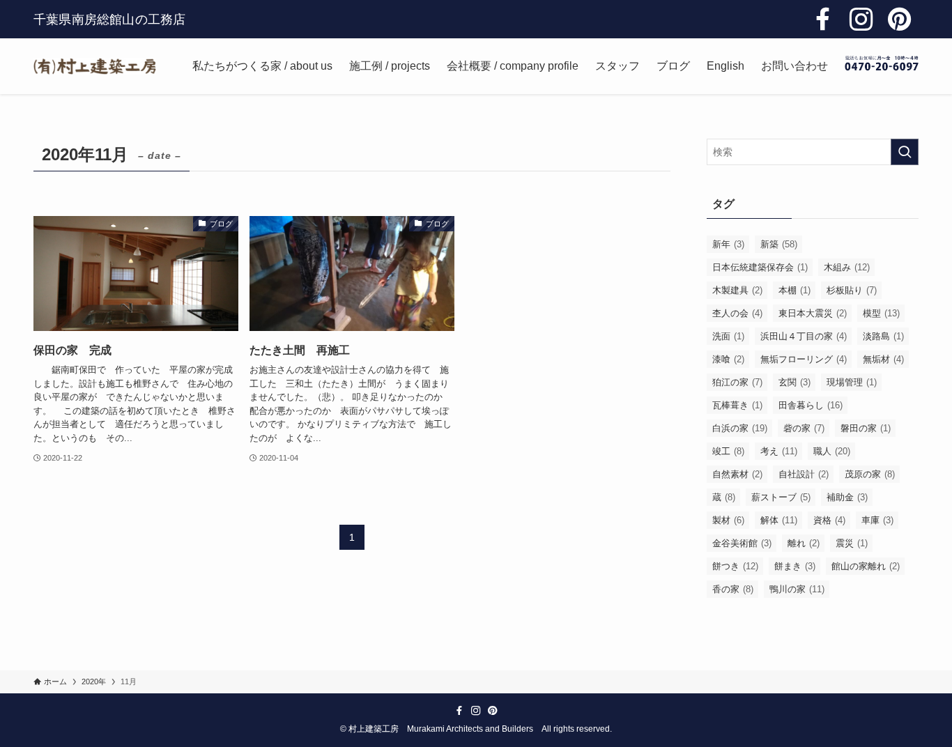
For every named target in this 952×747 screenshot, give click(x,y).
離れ (804, 543)
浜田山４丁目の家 (803, 336)
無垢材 (883, 359)
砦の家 (803, 428)
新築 (778, 244)
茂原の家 (870, 474)
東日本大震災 (812, 313)
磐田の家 (865, 428)
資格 (829, 520)
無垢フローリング (803, 359)
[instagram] (861, 19)
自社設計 (803, 474)
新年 (728, 244)
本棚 (794, 290)
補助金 (847, 497)
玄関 (794, 382)
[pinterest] (899, 19)
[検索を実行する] (905, 152)
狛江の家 (737, 382)
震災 (852, 543)
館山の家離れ (865, 566)
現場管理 (852, 382)
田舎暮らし (810, 405)
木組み (847, 267)
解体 (778, 520)
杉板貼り (852, 290)
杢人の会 (737, 313)
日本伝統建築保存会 (760, 267)
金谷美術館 (741, 543)
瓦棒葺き (737, 405)
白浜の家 (739, 428)
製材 (728, 520)
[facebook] (823, 19)
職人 (831, 451)
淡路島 (883, 336)
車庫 (877, 520)
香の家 (732, 589)
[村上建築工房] (94, 66)
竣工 (728, 451)
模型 (881, 313)
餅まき (794, 566)
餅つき (735, 566)
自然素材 (737, 474)
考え (778, 451)
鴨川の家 (796, 589)
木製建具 (737, 290)
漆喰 (728, 359)
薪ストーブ (781, 497)
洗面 (728, 336)
